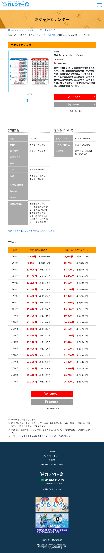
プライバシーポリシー (52, 455)
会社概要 (52, 460)
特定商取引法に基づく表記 (52, 464)
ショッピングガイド (46, 35)
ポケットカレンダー (26, 30)
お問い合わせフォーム (52, 489)
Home (11, 30)
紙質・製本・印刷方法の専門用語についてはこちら (31, 230)
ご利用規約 (52, 451)
